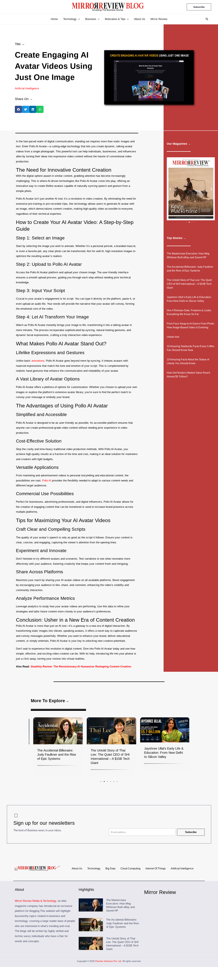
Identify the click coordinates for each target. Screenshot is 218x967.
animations (37, 360)
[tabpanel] (55, 748)
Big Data (110, 868)
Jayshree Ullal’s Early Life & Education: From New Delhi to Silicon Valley (161, 753)
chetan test (173, 336)
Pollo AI (46, 480)
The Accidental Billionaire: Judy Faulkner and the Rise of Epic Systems (54, 754)
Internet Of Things (156, 868)
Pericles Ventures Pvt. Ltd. (108, 961)
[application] (78, 19)
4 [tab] (110, 781)
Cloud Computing (130, 868)
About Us (77, 868)
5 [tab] (113, 781)
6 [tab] (117, 781)
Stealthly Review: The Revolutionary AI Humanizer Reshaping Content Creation (81, 666)
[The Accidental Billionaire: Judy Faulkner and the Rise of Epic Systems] (55, 730)
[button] (18, 109)
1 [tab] (101, 781)
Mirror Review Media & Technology (35, 900)
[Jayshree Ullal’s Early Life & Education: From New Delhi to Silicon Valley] (162, 729)
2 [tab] (104, 781)
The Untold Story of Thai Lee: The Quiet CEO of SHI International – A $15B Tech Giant (189, 284)
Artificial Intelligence (27, 88)
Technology (93, 868)
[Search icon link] (207, 19)
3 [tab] (107, 781)
